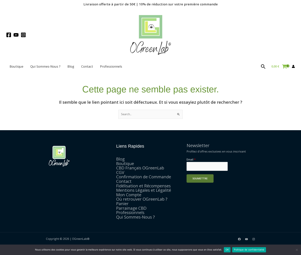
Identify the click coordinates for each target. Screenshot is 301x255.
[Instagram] (23, 34)
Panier (122, 203)
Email (191, 159)
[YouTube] (16, 34)
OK (227, 249)
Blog (70, 66)
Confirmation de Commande (143, 177)
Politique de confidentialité (249, 249)
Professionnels (111, 66)
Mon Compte (128, 194)
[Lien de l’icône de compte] (293, 66)
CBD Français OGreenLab (140, 168)
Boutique (16, 66)
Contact (87, 66)
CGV (120, 172)
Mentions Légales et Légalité (143, 190)
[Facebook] (8, 34)
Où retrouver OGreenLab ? (141, 199)
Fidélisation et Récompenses (143, 186)
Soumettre (200, 178)
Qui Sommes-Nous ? (45, 66)
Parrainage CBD (131, 208)
